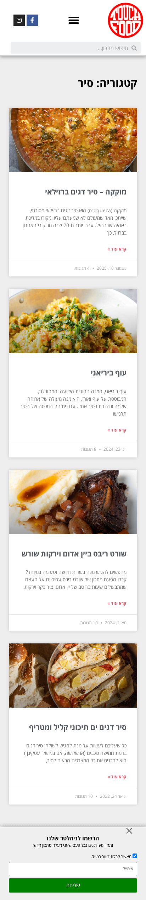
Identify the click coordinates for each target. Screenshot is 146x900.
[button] (73, 20)
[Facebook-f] (32, 20)
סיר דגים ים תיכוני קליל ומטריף (78, 727)
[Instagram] (19, 20)
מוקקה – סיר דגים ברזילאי (86, 192)
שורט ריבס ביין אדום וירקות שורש (74, 554)
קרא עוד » (117, 249)
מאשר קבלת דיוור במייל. (111, 857)
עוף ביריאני (109, 373)
